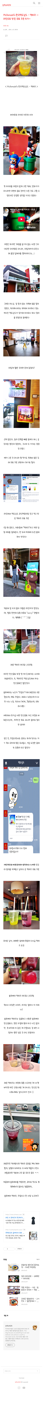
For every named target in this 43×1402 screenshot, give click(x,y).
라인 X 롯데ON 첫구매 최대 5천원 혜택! (15, 1218)
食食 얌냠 (6, 26)
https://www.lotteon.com (14, 1214)
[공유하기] (9, 1248)
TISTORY (21, 1378)
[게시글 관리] (12, 1248)
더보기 (38, 1259)
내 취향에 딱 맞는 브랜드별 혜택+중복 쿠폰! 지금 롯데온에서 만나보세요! (15, 1222)
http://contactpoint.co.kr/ (14, 1230)
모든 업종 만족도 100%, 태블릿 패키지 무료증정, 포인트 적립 (15, 1237)
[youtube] (24, 1388)
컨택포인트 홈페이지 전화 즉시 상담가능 (15, 1233)
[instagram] (19, 1388)
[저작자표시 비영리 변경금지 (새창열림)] (26, 1249)
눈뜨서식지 (7, 5)
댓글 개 (6, 1316)
